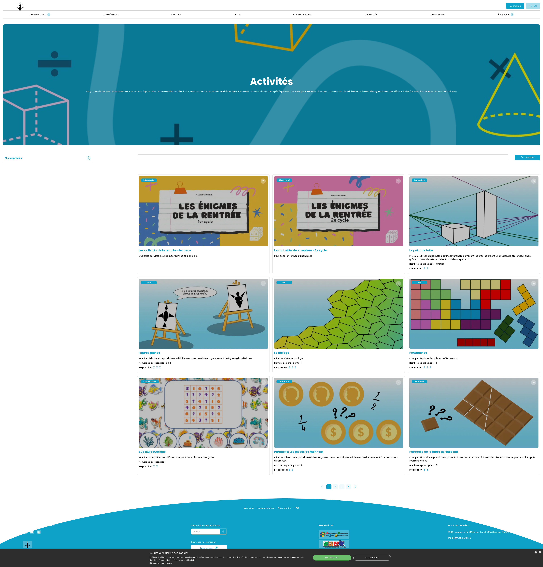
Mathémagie (111, 14)
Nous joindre (284, 507)
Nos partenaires (266, 507)
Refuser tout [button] (372, 558)
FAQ (297, 507)
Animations (438, 14)
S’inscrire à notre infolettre (205, 525)
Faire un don (206, 547)
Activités (371, 14)
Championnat (38, 14)
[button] (228, 563)
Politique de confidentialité (184, 560)
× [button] (540, 552)
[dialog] (271, 558)
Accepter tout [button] (332, 558)
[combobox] (536, 552)
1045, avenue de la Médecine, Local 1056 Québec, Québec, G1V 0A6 (484, 532)
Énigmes (176, 14)
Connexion (515, 5)
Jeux (237, 14)
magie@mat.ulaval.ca (459, 537)
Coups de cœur (302, 14)
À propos (503, 14)
